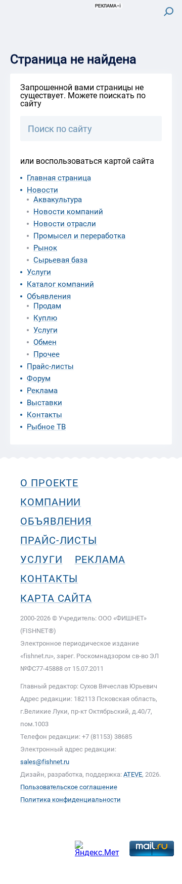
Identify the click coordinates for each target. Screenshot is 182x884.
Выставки (44, 402)
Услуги (39, 272)
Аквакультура (57, 199)
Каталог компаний (60, 284)
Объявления (49, 296)
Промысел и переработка (79, 235)
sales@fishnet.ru (44, 762)
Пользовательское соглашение (68, 787)
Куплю (45, 318)
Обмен (45, 342)
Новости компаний (68, 211)
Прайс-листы (50, 366)
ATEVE (132, 774)
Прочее (46, 354)
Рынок (45, 247)
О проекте (49, 482)
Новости (42, 190)
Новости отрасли (64, 223)
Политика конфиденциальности (70, 799)
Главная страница (59, 177)
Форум (39, 378)
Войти (161, 53)
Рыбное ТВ (46, 426)
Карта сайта (56, 598)
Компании (50, 502)
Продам (47, 305)
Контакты (44, 414)
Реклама (42, 390)
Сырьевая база (60, 260)
